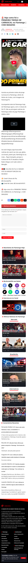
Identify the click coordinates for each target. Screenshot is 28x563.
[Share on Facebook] (4, 34)
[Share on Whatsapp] (10, 34)
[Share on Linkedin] (12, 34)
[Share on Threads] (18, 34)
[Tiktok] (4, 293)
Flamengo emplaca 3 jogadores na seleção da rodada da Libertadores (12, 274)
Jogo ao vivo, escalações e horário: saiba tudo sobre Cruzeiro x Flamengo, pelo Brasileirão (13, 366)
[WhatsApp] (10, 293)
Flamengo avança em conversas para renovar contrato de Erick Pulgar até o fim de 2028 (13, 331)
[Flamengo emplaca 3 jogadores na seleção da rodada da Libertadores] (14, 272)
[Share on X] (7, 34)
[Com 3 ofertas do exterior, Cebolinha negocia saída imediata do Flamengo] (14, 345)
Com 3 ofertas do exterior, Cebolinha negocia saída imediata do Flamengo (13, 347)
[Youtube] (23, 286)
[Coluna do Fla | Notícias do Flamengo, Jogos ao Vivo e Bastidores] (6, 1)
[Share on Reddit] (15, 34)
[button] (23, 558)
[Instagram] (17, 286)
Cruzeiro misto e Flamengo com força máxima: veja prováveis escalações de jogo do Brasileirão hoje (13, 258)
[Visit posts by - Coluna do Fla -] (2, 30)
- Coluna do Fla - (8, 29)
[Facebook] (4, 286)
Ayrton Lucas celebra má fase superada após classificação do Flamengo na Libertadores (13, 401)
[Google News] (17, 293)
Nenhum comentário (9, 30)
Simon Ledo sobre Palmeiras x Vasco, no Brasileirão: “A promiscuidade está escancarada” (13, 381)
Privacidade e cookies (7, 555)
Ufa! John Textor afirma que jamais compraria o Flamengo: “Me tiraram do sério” (12, 445)
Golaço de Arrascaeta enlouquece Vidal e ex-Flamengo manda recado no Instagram (14, 416)
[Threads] (23, 293)
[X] (10, 286)
